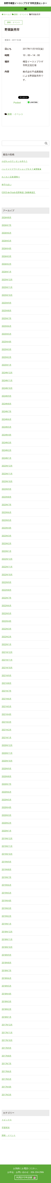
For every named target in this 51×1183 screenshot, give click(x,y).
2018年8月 (6, 963)
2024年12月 (7, 373)
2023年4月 (6, 528)
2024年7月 (6, 411)
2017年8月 (6, 1056)
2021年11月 (7, 660)
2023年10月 (7, 481)
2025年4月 (6, 342)
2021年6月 (6, 699)
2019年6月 (6, 885)
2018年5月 (6, 986)
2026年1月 (6, 272)
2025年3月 (6, 349)
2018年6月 (6, 978)
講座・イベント (15, 114)
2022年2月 (6, 637)
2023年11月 (7, 474)
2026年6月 (6, 233)
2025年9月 (6, 303)
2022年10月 (7, 574)
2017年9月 (6, 1048)
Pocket (17, 102)
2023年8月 (6, 497)
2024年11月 (7, 380)
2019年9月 (6, 862)
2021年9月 (6, 675)
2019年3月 (6, 908)
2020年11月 (7, 753)
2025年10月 (7, 295)
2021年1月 (6, 737)
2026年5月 (6, 241)
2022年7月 (6, 598)
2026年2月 (6, 264)
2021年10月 (7, 668)
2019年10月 (7, 854)
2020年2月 (6, 823)
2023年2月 (6, 543)
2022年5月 (6, 613)
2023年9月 (6, 489)
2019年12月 (7, 838)
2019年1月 (6, 924)
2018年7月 (6, 970)
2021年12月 (7, 652)
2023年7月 (6, 505)
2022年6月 (6, 605)
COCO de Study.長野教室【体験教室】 (19, 192)
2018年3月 (6, 1001)
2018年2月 (6, 1009)
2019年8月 (6, 869)
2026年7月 (6, 225)
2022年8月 (6, 590)
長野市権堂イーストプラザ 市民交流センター (25, 3)
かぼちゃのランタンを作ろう (14, 161)
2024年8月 (6, 404)
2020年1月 (6, 831)
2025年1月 (6, 365)
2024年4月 (6, 435)
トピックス (7, 1120)
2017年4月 (6, 1087)
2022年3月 (6, 629)
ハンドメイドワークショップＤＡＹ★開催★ (21, 169)
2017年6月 (6, 1071)
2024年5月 (6, 427)
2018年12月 (7, 932)
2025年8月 (6, 310)
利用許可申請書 (24, 1177)
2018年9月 (6, 955)
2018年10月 (7, 947)
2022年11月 (7, 567)
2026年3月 (6, 256)
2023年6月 (6, 512)
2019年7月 (6, 877)
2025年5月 (6, 334)
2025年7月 (6, 318)
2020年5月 (6, 800)
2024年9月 (6, 396)
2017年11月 (7, 1032)
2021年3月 (6, 722)
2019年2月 (6, 916)
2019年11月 (7, 846)
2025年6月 (6, 326)
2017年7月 (6, 1063)
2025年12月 (7, 279)
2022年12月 (7, 559)
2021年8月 (6, 683)
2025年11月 (7, 287)
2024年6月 (6, 419)
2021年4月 (6, 714)
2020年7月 (6, 784)
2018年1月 (6, 1017)
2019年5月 (6, 893)
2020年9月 (6, 768)
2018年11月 (7, 939)
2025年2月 (6, 357)
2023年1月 (6, 551)
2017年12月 (7, 1025)
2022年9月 (6, 582)
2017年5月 (6, 1079)
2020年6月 (6, 792)
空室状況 (6, 1127)
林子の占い (7, 184)
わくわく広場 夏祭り (11, 177)
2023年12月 (7, 466)
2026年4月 (6, 248)
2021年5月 (6, 706)
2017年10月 (7, 1040)
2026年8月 (6, 217)
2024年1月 (6, 458)
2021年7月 (6, 691)
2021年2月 (6, 730)
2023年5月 (6, 520)
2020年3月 (6, 815)
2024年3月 (6, 442)
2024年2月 (6, 450)
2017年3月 (6, 1095)
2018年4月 (6, 994)
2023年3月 (6, 536)
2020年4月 (6, 807)
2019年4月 (6, 900)
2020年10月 (7, 761)
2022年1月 (6, 644)
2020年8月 (6, 776)
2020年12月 (7, 745)
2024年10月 (7, 388)
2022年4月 (6, 621)
